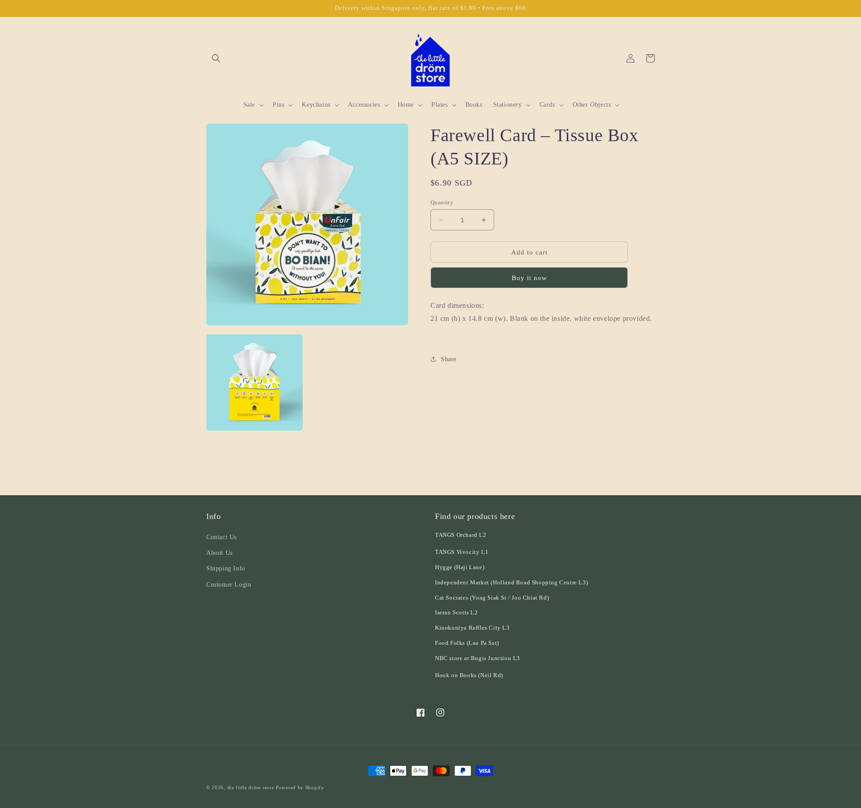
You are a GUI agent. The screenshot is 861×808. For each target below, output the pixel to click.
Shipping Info (225, 568)
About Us (219, 552)
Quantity (441, 202)
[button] (216, 58)
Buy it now (529, 277)
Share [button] (449, 359)
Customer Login (228, 584)
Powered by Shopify (300, 787)
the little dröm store (250, 787)
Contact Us (221, 537)
